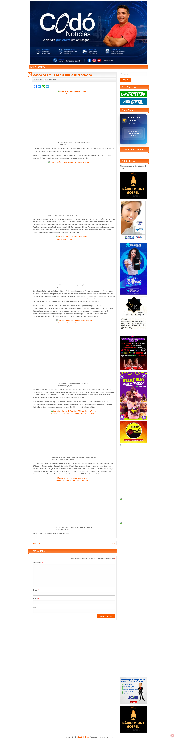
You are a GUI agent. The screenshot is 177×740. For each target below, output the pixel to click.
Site (34, 607)
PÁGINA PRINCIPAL (37, 67)
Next (113, 543)
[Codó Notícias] (88, 32)
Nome (36, 590)
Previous (36, 543)
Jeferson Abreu (51, 80)
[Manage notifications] (172, 735)
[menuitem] (37, 67)
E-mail (36, 599)
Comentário (38, 563)
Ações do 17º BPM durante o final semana (62, 75)
